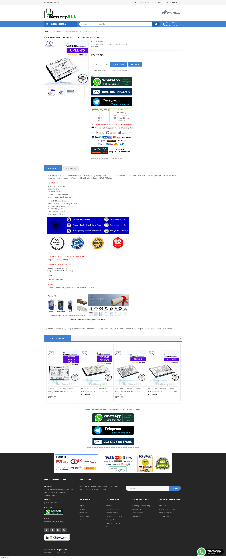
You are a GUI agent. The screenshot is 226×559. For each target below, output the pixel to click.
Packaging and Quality (114, 516)
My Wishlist (83, 513)
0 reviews (105, 158)
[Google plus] (58, 530)
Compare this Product (119, 70)
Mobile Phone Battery (57, 328)
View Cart (82, 509)
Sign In (81, 506)
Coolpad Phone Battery (76, 328)
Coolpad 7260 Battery (145, 328)
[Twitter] (46, 530)
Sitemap (109, 527)
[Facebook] (52, 530)
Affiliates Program (165, 513)
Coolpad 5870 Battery (127, 328)
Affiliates (82, 520)
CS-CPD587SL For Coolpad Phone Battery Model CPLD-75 (75, 32)
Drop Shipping (164, 516)
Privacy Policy (111, 520)
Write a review (117, 158)
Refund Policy (137, 509)
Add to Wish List (100, 70)
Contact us (136, 516)
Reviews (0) (71, 168)
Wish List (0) (144, 2)
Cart (167, 2)
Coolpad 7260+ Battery (163, 328)
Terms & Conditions (113, 523)
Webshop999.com (60, 550)
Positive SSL (4, 558)
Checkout (176, 2)
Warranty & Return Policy (141, 506)
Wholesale (163, 506)
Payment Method (112, 513)
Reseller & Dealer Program (168, 509)
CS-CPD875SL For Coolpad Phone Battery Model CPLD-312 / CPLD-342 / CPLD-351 (129, 391)
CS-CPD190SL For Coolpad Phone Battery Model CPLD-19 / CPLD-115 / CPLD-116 (62, 391)
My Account (157, 2)
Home (46, 32)
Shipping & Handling (113, 509)
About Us (109, 506)
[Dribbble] (64, 530)
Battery (100, 328)
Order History (84, 516)
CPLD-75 (114, 328)
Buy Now (135, 64)
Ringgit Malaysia (50, 2)
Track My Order (137, 513)
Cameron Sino (101, 41)
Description (53, 168)
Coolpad (107, 328)
